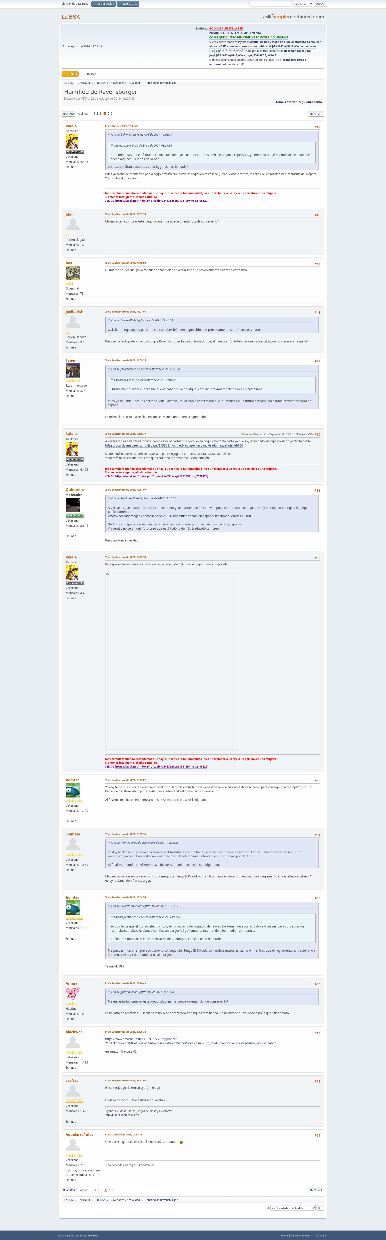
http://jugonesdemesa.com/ (122, 1115)
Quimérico (75, 489)
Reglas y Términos (301, 1235)
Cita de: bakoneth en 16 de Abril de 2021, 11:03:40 (141, 134)
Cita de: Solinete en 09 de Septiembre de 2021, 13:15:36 (144, 906)
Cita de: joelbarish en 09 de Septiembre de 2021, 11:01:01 (145, 369)
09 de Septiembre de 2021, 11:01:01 (125, 311)
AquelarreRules (79, 1134)
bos (69, 262)
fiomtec (72, 780)
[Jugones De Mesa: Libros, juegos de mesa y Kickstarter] (67, 1116)
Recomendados (294, 51)
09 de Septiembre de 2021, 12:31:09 (125, 489)
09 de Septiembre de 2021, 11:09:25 (125, 360)
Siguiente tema (310, 102)
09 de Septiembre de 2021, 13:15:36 (125, 834)
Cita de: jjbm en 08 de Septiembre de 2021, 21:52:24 (142, 992)
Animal (72, 983)
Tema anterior (286, 102)
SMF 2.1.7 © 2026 (69, 1235)
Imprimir (316, 113)
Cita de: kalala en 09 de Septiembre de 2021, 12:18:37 (143, 498)
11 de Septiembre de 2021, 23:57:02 (125, 1080)
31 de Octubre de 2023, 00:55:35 (123, 1134)
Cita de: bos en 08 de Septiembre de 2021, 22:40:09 (142, 320)
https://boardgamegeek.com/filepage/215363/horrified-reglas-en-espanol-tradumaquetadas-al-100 (174, 445)
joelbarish (75, 311)
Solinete (73, 834)
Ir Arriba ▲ (321, 1235)
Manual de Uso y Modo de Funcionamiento (277, 42)
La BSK (71, 17)
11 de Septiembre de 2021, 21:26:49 (125, 983)
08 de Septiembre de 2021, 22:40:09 (125, 262)
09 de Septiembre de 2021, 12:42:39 (125, 557)
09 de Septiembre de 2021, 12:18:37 (125, 433)
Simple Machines (89, 1235)
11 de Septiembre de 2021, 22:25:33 (125, 1031)
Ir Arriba (69, 1190)
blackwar (74, 1031)
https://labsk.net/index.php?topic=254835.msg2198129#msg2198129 (161, 201)
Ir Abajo (68, 113)
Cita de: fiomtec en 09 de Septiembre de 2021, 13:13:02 (144, 843)
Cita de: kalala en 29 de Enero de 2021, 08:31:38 (143, 145)
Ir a (267, 1208)
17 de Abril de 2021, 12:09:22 (121, 126)
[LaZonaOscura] (67, 816)
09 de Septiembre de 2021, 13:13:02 (125, 780)
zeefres (72, 1080)
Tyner (71, 360)
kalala (71, 126)
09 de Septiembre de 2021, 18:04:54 (125, 897)
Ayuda (284, 1235)
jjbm (70, 214)
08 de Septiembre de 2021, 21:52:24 (125, 214)
